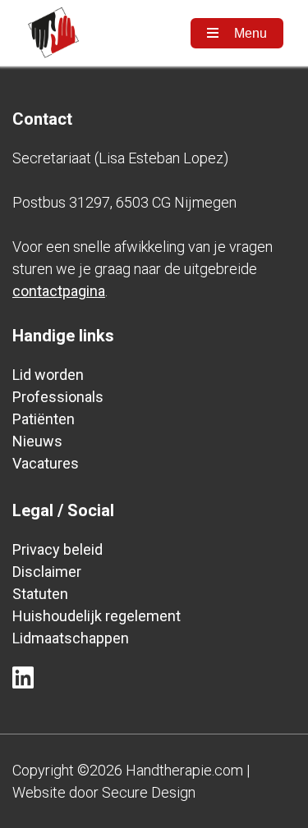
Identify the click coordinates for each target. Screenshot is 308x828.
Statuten (40, 593)
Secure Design (148, 792)
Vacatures (45, 463)
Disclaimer (46, 571)
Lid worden (48, 374)
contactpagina (58, 291)
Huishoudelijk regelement (96, 615)
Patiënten (43, 419)
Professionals (57, 396)
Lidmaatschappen (70, 638)
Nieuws (37, 441)
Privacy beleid (57, 549)
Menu (249, 33)
